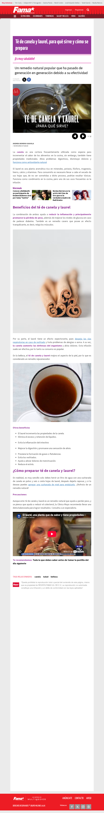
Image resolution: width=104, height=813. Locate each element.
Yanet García (86, 3)
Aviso (88, 798)
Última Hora (25, 16)
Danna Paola (47, 3)
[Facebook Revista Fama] (71, 806)
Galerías (81, 16)
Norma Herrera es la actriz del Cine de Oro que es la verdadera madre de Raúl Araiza (62, 196)
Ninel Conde (58, 3)
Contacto (79, 798)
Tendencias (49, 16)
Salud (45, 576)
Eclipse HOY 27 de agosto (32, 3)
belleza (54, 576)
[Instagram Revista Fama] (83, 806)
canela (37, 576)
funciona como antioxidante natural (30, 162)
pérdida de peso (34, 217)
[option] (52, 108)
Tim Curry (18, 3)
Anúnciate (67, 798)
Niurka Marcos (97, 3)
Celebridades (37, 16)
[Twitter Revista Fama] (77, 806)
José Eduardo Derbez (72, 3)
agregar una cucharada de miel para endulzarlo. (51, 484)
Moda (73, 16)
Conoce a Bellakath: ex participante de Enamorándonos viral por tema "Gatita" (22, 194)
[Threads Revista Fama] (88, 806)
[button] (24, 80)
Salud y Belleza (62, 16)
